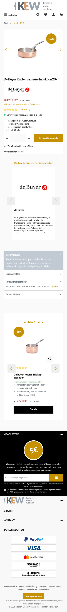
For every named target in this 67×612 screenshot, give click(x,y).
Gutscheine (44, 589)
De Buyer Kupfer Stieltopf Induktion (28, 376)
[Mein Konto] (54, 15)
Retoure (42, 586)
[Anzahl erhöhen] (29, 138)
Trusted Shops (55, 586)
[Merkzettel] (46, 15)
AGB (11, 492)
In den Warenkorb (48, 138)
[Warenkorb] (61, 15)
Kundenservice (10, 586)
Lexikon (21, 589)
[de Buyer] (19, 89)
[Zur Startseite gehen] (33, 6)
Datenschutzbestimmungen (28, 490)
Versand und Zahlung (28, 586)
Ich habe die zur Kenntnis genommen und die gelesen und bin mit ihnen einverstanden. (35, 491)
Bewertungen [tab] (13, 294)
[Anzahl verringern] (7, 138)
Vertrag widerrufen (33, 596)
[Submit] (56, 478)
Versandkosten (50, 600)
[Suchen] (38, 15)
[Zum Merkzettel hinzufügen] (49, 359)
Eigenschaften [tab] (13, 273)
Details (33, 409)
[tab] (33, 260)
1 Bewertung (24, 109)
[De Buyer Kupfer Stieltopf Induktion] (33, 346)
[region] (33, 49)
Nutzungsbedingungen (35, 486)
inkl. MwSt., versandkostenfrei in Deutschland (22, 104)
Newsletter (32, 589)
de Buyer (19, 209)
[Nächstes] (60, 50)
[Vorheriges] (6, 50)
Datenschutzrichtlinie (55, 484)
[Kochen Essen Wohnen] (19, 500)
